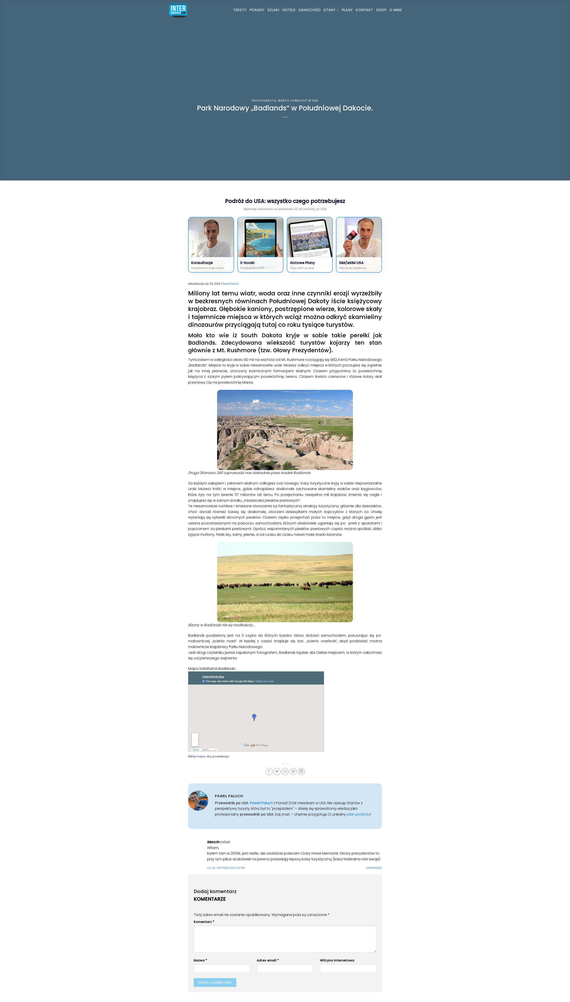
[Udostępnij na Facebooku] (269, 771)
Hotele (288, 9)
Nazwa (200, 960)
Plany (347, 9)
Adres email (268, 960)
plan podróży (358, 814)
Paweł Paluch (230, 284)
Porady (257, 9)
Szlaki (273, 9)
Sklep (381, 9)
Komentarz (204, 922)
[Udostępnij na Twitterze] (277, 771)
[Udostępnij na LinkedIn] (301, 771)
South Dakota (264, 100)
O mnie (395, 9)
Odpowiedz (374, 868)
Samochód (310, 9)
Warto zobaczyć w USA (298, 100)
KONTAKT (364, 9)
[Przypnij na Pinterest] (293, 771)
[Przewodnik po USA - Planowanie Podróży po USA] (190, 10)
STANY (330, 9)
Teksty (239, 9)
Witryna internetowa (337, 960)
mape (200, 756)
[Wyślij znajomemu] (285, 771)
